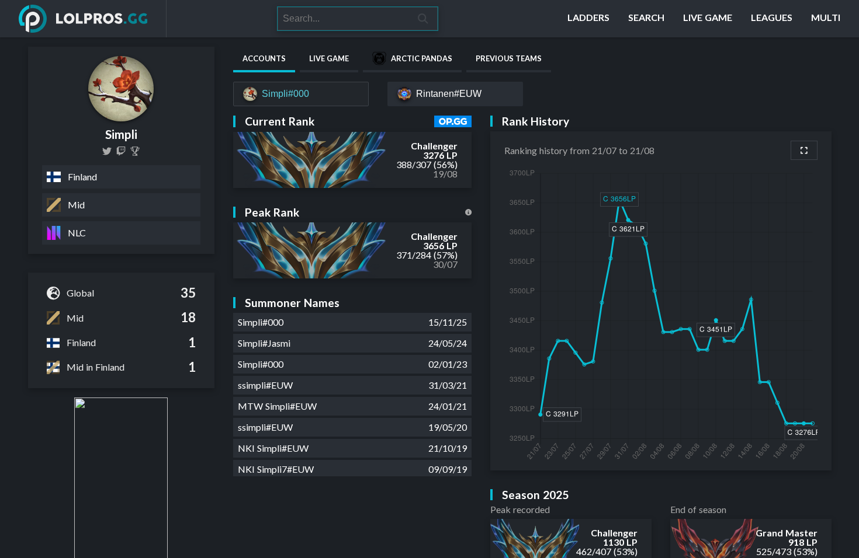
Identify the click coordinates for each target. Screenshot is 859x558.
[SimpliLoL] (107, 151)
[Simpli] (135, 151)
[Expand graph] (804, 150)
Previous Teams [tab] (509, 58)
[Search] (423, 18)
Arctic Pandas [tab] (421, 58)
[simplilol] (121, 151)
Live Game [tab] (329, 58)
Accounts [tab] (264, 58)
